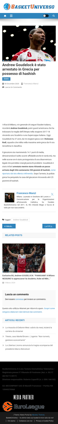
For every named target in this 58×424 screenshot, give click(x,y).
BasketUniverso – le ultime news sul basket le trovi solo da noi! (29, 418)
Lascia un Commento (13, 87)
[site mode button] (46, 15)
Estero (6, 79)
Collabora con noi (25, 421)
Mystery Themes (38, 415)
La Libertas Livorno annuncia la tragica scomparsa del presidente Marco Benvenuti (29, 347)
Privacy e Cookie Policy (44, 421)
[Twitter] (52, 194)
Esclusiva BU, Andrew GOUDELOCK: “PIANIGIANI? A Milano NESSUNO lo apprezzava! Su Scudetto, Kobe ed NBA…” (28, 277)
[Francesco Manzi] (9, 197)
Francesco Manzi (31, 83)
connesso (19, 299)
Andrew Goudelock (20, 220)
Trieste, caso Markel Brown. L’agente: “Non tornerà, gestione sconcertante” (27, 338)
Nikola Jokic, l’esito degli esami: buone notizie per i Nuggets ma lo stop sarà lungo (11, 226)
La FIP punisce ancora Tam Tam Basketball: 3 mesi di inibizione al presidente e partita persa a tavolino (50, 226)
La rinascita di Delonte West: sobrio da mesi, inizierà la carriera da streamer (28, 329)
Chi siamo (11, 421)
